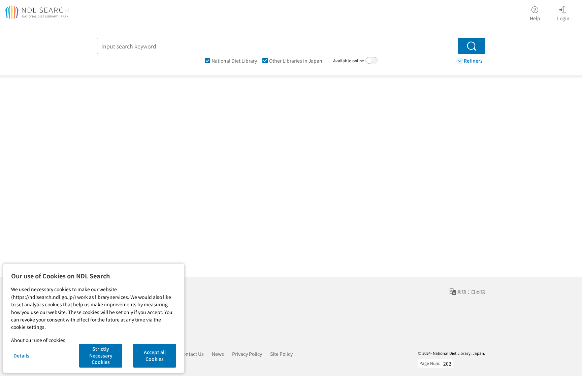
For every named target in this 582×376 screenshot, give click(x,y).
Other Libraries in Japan (295, 60)
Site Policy (281, 353)
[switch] (371, 60)
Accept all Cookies (155, 355)
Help (535, 18)
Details (21, 355)
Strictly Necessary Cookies (100, 355)
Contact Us (192, 353)
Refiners (473, 60)
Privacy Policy (247, 353)
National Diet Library (234, 60)
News (218, 353)
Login (563, 18)
